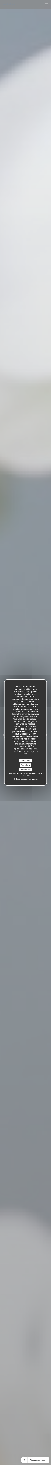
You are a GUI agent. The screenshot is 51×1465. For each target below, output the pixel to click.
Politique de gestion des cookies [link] (26, 779)
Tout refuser (25, 765)
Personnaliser (25, 770)
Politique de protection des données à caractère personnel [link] (26, 774)
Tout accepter (25, 760)
